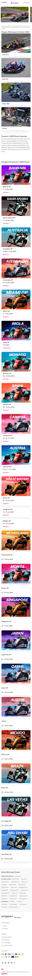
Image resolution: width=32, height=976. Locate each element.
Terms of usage (5, 942)
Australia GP (5, 882)
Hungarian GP (23, 887)
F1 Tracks (4, 907)
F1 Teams (19, 901)
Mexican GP (24, 890)
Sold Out (5, 192)
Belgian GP (4, 890)
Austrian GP (4, 887)
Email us (5, 929)
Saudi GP (24, 879)
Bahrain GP (15, 879)
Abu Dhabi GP (5, 893)
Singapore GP (14, 890)
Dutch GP (4, 896)
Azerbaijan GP (15, 882)
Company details (6, 937)
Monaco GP (12, 884)
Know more (6, 348)
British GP (14, 887)
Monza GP (22, 893)
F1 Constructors (13, 907)
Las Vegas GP (23, 898)
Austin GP (4, 898)
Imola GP (4, 884)
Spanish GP (21, 884)
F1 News (12, 901)
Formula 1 (18, 876)
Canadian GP (13, 896)
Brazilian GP (13, 898)
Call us (5, 926)
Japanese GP (23, 896)
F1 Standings (13, 904)
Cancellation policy (7, 945)
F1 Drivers (4, 904)
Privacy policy (5, 940)
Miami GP (24, 882)
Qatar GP (14, 893)
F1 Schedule (22, 904)
